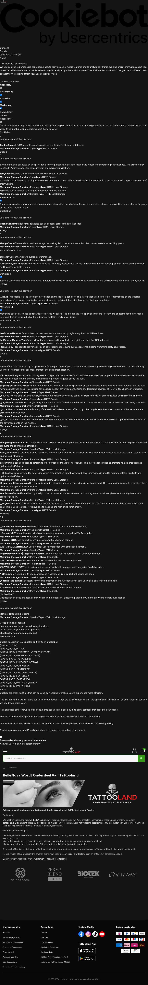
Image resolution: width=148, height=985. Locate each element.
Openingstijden (47, 942)
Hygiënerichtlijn (47, 952)
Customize (14, 743)
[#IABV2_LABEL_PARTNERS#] (15, 679)
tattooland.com (8, 636)
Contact (44, 932)
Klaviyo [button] (3, 232)
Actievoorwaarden (10, 957)
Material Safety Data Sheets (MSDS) (55, 962)
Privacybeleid (8, 952)
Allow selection (27, 743)
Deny (37, 743)
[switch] (1, 95)
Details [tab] (3, 51)
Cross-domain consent (12, 622)
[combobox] (74, 758)
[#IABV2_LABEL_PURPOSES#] (15, 659)
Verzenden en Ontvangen (13, 942)
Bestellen (6, 932)
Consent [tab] (4, 48)
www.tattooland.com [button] (10, 252)
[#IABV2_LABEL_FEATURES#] (15, 669)
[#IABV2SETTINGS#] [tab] (10, 54)
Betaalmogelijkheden (11, 937)
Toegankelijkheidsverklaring (14, 967)
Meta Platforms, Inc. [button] (10, 322)
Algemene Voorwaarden (12, 947)
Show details (6, 112)
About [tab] (3, 58)
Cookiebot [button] (5, 134)
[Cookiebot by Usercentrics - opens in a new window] (74, 24)
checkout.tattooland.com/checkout (18, 633)
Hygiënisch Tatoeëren (49, 947)
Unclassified (7, 594)
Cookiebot (52, 642)
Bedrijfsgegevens (10, 962)
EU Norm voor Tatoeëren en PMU (54, 957)
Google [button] (3, 153)
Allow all (4, 743)
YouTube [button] (4, 515)
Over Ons (44, 937)
